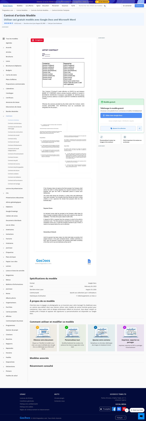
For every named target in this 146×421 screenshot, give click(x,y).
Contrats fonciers (13, 157)
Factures (9, 239)
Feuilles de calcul (11, 376)
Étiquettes (9, 252)
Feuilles (8, 357)
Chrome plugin (59, 398)
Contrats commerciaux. (15, 123)
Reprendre (9, 348)
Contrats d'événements (15, 145)
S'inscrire (139, 6)
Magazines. (10, 275)
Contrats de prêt (13, 160)
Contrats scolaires (13, 174)
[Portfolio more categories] (3, 307)
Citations (9, 334)
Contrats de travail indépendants (13, 149)
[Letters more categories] (3, 266)
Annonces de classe (12, 102)
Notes (8, 293)
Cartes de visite (11, 75)
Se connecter (127, 6)
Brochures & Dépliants (13, 66)
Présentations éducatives (15, 198)
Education (45, 6)
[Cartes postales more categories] (3, 311)
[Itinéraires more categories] (3, 243)
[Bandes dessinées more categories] (3, 111)
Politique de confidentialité (29, 404)
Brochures (9, 57)
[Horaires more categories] (3, 353)
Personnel (55, 6)
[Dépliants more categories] (3, 206)
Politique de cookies (26, 407)
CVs (7, 193)
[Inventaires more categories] (3, 229)
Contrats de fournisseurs (15, 180)
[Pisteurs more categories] (3, 371)
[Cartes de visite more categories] (3, 75)
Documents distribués (13, 220)
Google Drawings (12, 211)
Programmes (10, 325)
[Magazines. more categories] (3, 275)
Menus (8, 280)
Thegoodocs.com (8, 10)
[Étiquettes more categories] (3, 252)
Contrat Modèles (22, 10)
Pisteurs (9, 371)
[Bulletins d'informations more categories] (3, 284)
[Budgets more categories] (3, 70)
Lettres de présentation (14, 188)
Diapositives (10, 362)
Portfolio (9, 307)
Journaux (9, 248)
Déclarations (10, 366)
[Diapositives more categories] (3, 362)
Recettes (9, 339)
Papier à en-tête (11, 261)
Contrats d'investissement (15, 154)
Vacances (65, 6)
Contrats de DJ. (12, 139)
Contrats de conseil (13, 135)
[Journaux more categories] (3, 248)
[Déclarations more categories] (3, 366)
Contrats (9, 116)
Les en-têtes (10, 225)
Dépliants (9, 207)
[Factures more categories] (3, 238)
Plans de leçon (11, 257)
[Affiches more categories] (3, 316)
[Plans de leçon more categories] (3, 257)
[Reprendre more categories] (3, 348)
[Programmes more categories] (3, 325)
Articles (8, 52)
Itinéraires (9, 243)
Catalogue (9, 93)
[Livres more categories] (3, 61)
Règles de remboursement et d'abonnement (34, 410)
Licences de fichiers (26, 398)
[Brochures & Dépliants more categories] (3, 65)
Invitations (10, 234)
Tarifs (73, 6)
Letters (8, 266)
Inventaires (10, 229)
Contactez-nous (59, 401)
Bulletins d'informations (14, 284)
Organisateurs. (11, 303)
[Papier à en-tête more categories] (3, 261)
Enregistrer (39, 40)
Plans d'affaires (11, 79)
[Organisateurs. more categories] (3, 302)
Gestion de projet (12, 330)
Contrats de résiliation (14, 177)
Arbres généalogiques (13, 202)
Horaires (9, 353)
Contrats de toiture (13, 170)
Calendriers (10, 88)
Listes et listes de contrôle (15, 271)
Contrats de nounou (14, 164)
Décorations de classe (13, 107)
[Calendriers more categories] (3, 88)
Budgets (9, 70)
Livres (8, 61)
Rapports (9, 344)
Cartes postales (11, 312)
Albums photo (11, 298)
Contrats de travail (13, 142)
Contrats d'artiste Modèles (40, 10)
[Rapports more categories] (3, 343)
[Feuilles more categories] (3, 357)
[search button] (105, 6)
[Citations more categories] (3, 334)
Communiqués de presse (14, 321)
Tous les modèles (12, 39)
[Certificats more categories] (3, 97)
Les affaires (29, 6)
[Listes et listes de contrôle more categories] (3, 270)
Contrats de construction (15, 132)
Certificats (9, 98)
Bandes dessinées (12, 111)
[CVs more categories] (3, 193)
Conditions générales (27, 401)
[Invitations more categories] (3, 234)
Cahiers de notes (12, 216)
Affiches (8, 316)
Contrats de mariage (14, 184)
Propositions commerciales (15, 84)
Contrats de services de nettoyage (15, 128)
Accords (8, 47)
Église (38, 6)
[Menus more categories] (3, 280)
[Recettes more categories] (3, 339)
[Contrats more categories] (3, 116)
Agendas (9, 43)
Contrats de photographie (15, 167)
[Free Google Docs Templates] (8, 5)
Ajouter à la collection (119, 128)
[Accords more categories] (3, 47)
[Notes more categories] (3, 293)
